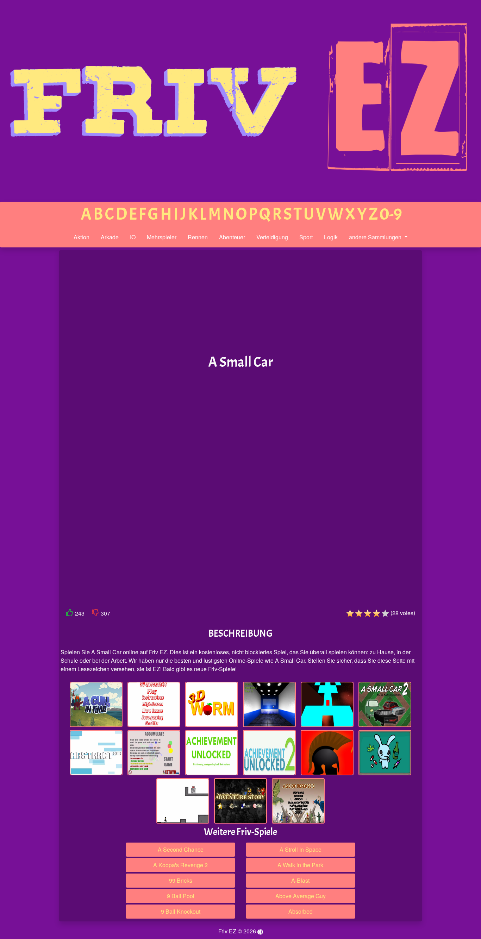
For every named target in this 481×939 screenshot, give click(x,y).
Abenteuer (232, 237)
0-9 (391, 214)
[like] (70, 614)
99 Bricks (180, 880)
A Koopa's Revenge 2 (180, 865)
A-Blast (300, 880)
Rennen (198, 237)
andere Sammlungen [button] (376, 237)
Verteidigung (272, 237)
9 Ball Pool (180, 896)
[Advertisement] (29, 359)
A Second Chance (181, 849)
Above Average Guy (300, 896)
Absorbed (300, 911)
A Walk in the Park (300, 865)
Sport (306, 237)
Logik (331, 237)
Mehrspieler (161, 237)
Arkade (110, 237)
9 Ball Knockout (180, 911)
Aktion (81, 237)
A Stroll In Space (300, 849)
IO (133, 237)
